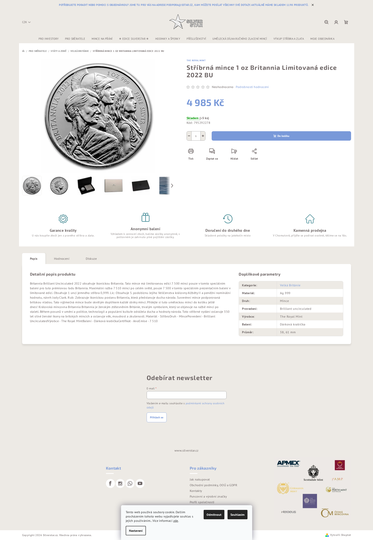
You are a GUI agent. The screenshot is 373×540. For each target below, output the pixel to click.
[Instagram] (120, 483)
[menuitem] (48, 38)
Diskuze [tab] (91, 259)
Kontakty (196, 491)
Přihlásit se (156, 417)
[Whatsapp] (130, 483)
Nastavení (136, 531)
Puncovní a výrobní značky (208, 496)
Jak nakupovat (200, 479)
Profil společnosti (202, 502)
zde (175, 521)
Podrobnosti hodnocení (252, 87)
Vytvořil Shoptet (340, 535)
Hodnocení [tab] (62, 259)
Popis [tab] (34, 259)
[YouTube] (140, 483)
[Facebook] (110, 483)
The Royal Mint (196, 60)
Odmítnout (214, 515)
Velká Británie (290, 285)
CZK (24, 22)
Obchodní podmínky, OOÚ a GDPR (214, 485)
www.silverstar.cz (186, 450)
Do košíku (283, 136)
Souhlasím (237, 515)
